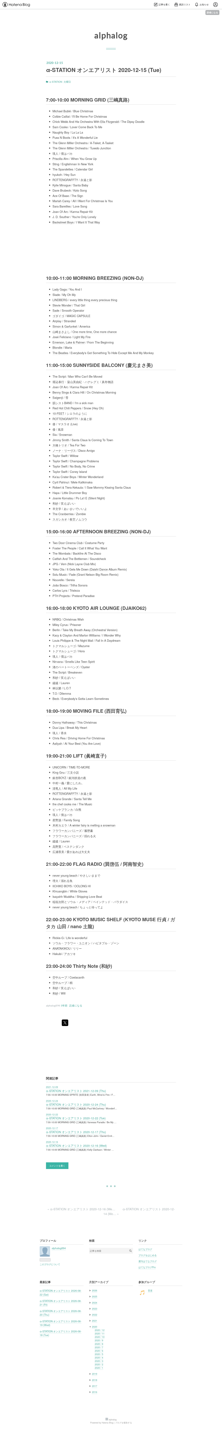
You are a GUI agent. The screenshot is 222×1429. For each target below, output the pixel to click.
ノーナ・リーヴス (64, 450)
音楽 (150, 1290)
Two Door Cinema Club (67, 543)
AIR (94, 607)
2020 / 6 (99, 1350)
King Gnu (58, 772)
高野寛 (56, 846)
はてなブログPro (147, 1267)
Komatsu (67, 498)
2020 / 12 (99, 1330)
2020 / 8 (99, 1343)
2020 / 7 (99, 1347)
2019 (94, 1373)
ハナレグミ (92, 382)
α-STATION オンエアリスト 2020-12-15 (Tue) (103, 70)
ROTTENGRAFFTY (65, 180)
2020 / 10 (99, 1336)
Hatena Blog (107, 1422)
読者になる (212, 12)
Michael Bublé (61, 111)
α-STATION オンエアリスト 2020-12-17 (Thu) (76, 1132)
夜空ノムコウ (78, 519)
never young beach (64, 875)
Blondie (57, 347)
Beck (55, 698)
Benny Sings (60, 392)
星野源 (56, 820)
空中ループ (59, 977)
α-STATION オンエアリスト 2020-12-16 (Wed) (76, 1145)
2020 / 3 (99, 1361)
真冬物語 (107, 382)
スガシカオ (59, 519)
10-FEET (58, 413)
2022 (94, 1314)
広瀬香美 (58, 852)
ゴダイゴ (58, 316)
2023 (94, 1308)
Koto (76, 190)
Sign (80, 196)
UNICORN (59, 767)
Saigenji (57, 397)
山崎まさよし (61, 332)
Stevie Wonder (62, 305)
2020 (94, 1326)
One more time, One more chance (94, 332)
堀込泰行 (58, 382)
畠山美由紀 (74, 382)
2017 (94, 1386)
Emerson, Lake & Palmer (68, 342)
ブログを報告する (123, 1422)
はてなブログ (145, 1249)
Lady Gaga (59, 289)
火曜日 (67, 81)
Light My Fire (82, 337)
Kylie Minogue (61, 185)
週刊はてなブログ (147, 1261)
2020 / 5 (99, 1354)
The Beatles (60, 353)
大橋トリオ (59, 445)
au (58, 477)
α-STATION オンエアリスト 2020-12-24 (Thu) (76, 1104)
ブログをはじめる (147, 1255)
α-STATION (55, 81)
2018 (94, 1380)
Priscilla (57, 158)
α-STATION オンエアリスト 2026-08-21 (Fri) (60, 1302)
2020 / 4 (99, 1357)
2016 (94, 1392)
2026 (94, 1290)
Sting (55, 164)
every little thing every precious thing (93, 300)
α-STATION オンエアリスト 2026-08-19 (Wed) (60, 1323)
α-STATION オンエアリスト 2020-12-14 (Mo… (139, 1211)
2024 (94, 1302)
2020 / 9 (99, 1340)
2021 (94, 1320)
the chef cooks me (64, 804)
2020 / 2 (99, 1364)
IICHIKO (57, 886)
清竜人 (56, 788)
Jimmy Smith (60, 440)
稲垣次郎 (58, 902)
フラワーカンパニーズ (67, 830)
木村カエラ (59, 825)
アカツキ (70, 954)
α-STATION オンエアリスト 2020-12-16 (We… (81, 1209)
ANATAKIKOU (61, 948)
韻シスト (58, 403)
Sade (55, 310)
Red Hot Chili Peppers (66, 408)
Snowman (65, 434)
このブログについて (50, 1264)
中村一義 (58, 783)
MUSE (149, 919)
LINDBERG (59, 300)
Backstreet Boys (63, 222)
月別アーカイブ (98, 1282)
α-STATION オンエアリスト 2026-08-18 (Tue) (60, 1333)
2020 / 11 (99, 1333)
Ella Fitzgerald (109, 121)
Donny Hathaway (63, 722)
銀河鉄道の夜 (77, 778)
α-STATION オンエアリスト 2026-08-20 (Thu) (60, 1312)
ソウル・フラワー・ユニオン (71, 943)
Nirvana (57, 661)
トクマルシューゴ (64, 646)
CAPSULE (83, 316)
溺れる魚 (66, 880)
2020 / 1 (99, 1367)
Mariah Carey (61, 201)
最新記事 (45, 1282)
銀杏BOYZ (59, 778)
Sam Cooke (60, 127)
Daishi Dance (99, 569)
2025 (94, 1296)
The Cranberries (63, 514)
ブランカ (67, 809)
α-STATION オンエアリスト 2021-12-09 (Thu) (76, 1091)
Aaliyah (57, 743)
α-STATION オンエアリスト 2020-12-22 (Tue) (76, 1118)
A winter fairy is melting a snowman (92, 825)
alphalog (111, 35)
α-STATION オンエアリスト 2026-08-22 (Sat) (60, 1292)
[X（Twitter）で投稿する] (65, 1023)
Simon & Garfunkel (64, 326)
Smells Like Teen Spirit (80, 661)
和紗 (55, 503)
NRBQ (56, 619)
